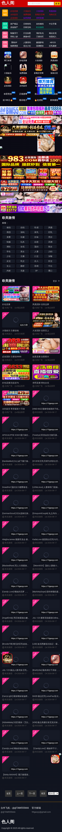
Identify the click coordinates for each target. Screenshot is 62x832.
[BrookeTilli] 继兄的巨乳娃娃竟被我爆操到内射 (22, 644)
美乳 (36, 232)
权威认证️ (39, 94)
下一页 (32, 793)
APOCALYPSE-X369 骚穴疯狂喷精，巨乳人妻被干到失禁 (27, 435)
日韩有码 (27, 24)
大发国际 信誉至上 (40, 330)
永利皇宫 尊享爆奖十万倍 (13, 409)
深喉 (50, 256)
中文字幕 (53, 24)
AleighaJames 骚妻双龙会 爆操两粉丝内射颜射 (23, 539)
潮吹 (9, 247)
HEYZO (53, 42)
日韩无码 (27, 27)
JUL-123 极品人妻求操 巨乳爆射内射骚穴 (20, 670)
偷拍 (9, 227)
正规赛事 (23, 94)
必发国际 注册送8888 (11, 356)
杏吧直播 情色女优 (40, 383)
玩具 (22, 242)
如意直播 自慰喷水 (40, 356)
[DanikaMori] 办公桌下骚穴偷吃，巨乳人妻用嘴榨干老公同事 (29, 461)
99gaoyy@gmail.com (41, 812)
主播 (22, 256)
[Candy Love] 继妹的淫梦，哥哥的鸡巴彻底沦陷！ (24, 592)
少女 (9, 256)
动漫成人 (53, 37)
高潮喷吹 (40, 46)
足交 (9, 261)
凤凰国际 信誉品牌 (40, 304)
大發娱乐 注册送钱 (10, 330)
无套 (22, 271)
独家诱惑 (14, 46)
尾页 (43, 793)
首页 (8, 793)
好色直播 (6, 304)
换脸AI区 (27, 37)
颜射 (22, 266)
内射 (9, 271)
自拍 (22, 227)
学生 (9, 251)
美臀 (9, 237)
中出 (50, 266)
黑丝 (50, 237)
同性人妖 (14, 37)
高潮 (50, 242)
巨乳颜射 (53, 46)
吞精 (36, 266)
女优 (22, 247)
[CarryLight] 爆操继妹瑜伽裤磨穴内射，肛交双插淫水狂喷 (28, 696)
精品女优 (53, 33)
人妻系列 (27, 42)
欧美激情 (40, 27)
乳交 (22, 261)
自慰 (36, 242)
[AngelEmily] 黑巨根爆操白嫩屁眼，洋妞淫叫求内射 (25, 618)
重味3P (14, 42)
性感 (36, 227)
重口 (50, 271)
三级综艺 (40, 37)
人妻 (36, 251)
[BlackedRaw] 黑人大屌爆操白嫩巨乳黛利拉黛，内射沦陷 (27, 565)
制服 (9, 242)
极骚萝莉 (40, 42)
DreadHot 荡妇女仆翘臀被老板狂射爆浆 (19, 487)
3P (36, 271)
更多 (55, 281)
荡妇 (36, 247)
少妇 (50, 251)
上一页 (20, 793)
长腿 (22, 237)
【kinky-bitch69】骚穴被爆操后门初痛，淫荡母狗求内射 (27, 774)
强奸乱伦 (40, 33)
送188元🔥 (8, 100)
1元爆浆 (54, 94)
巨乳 (50, 232)
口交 (36, 256)
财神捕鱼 (54, 100)
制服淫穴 (14, 33)
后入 (36, 261)
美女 (22, 251)
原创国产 (14, 27)
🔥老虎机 (38, 100)
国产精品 (14, 24)
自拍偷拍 (40, 24)
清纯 (22, 232)
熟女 (50, 247)
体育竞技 (8, 94)
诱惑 (9, 232)
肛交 (50, 261)
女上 (9, 266)
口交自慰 (27, 33)
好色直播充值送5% (10, 383)
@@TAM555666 (8, 812)
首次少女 (27, 46)
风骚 (50, 227)
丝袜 (36, 237)
